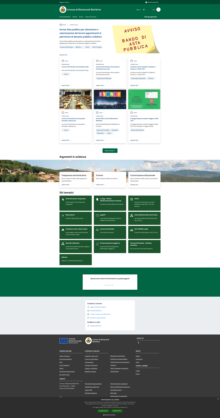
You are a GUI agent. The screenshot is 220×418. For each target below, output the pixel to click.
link (126, 407)
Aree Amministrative (65, 359)
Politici (61, 368)
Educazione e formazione (117, 356)
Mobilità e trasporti (90, 371)
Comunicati (139, 359)
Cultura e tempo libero (91, 359)
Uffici (60, 362)
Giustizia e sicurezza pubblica (118, 359)
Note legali (113, 393)
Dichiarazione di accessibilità (118, 396)
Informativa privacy (116, 390)
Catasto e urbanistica (91, 368)
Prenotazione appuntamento (93, 384)
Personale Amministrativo (67, 371)
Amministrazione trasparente (119, 384)
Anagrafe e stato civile (91, 356)
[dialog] (110, 407)
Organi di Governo (64, 356)
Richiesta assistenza (91, 393)
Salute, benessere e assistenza (119, 368)
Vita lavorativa (89, 362)
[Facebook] (143, 9)
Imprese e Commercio (91, 365)
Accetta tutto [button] (103, 411)
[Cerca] (158, 9)
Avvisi (64, 25)
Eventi (138, 374)
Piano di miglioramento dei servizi (120, 387)
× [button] (218, 399)
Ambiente (113, 365)
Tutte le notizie (109, 151)
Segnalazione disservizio (92, 387)
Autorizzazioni (114, 371)
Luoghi (138, 371)
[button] (110, 415)
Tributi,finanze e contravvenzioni (120, 362)
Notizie (138, 356)
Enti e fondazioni (64, 365)
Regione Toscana (64, 2)
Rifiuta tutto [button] (117, 411)
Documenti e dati (64, 375)
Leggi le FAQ (88, 390)
